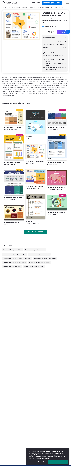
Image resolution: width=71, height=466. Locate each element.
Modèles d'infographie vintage (12, 266)
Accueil (4, 7)
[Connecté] (35, 206)
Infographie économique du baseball (14, 162)
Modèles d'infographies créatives (12, 250)
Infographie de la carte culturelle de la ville (35, 161)
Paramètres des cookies (38, 462)
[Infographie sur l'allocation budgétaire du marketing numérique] (14, 117)
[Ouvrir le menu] (67, 3)
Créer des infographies (14, 7)
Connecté (29, 221)
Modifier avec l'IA (65, 31)
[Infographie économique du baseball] (14, 147)
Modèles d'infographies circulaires (34, 266)
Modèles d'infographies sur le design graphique (16, 258)
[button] (49, 32)
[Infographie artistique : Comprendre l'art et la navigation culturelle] (14, 212)
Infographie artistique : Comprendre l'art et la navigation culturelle (14, 222)
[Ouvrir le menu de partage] (66, 26)
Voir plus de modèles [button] (35, 232)
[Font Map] (35, 122)
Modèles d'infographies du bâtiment (39, 262)
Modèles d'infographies (28, 7)
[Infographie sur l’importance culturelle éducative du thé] (57, 202)
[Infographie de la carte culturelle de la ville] (35, 151)
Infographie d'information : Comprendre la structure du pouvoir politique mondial (35, 186)
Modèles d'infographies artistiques (35, 250)
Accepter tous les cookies (58, 462)
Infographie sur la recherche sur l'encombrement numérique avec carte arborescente (57, 162)
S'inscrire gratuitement (51, 3)
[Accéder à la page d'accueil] (9, 2)
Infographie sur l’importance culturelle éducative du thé (57, 212)
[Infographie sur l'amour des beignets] (57, 177)
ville (38, 7)
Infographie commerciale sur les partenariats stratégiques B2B (14, 197)
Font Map (29, 136)
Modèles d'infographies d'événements (45, 258)
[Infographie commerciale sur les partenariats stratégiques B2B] (14, 182)
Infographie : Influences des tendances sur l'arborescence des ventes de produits (57, 127)
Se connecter (35, 3)
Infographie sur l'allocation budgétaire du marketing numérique (14, 127)
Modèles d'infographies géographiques (14, 254)
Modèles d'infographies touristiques (39, 254)
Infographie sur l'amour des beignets (57, 187)
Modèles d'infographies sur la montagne (14, 262)
